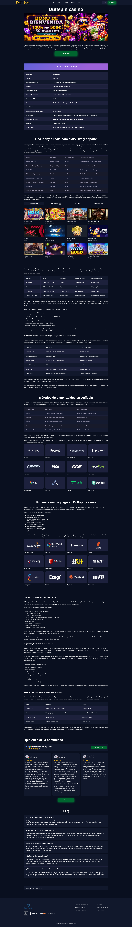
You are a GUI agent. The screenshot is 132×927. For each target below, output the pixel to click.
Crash (75, 203)
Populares (33, 203)
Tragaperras (97, 203)
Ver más (66, 800)
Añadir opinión (99, 747)
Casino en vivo (54, 203)
